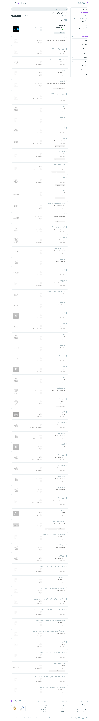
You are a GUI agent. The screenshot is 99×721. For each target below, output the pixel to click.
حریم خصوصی (44, 711)
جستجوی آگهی (73, 3)
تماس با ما (45, 707)
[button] (79, 21)
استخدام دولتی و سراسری (82, 711)
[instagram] (72, 718)
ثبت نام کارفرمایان (63, 709)
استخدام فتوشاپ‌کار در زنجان (60, 13)
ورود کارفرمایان (64, 707)
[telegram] (79, 718)
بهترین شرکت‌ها (49, 3)
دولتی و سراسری (65, 3)
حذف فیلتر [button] (73, 18)
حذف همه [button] (73, 9)
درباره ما (45, 705)
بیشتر (43, 3)
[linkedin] (83, 718)
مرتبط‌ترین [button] (58, 16)
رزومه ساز (56, 3)
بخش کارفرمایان (25, 3)
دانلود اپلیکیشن (44, 709)
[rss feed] (87, 718)
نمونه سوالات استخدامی (82, 709)
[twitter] (75, 718)
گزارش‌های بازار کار (63, 711)
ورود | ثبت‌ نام (15, 3)
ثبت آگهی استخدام (15, 15)
